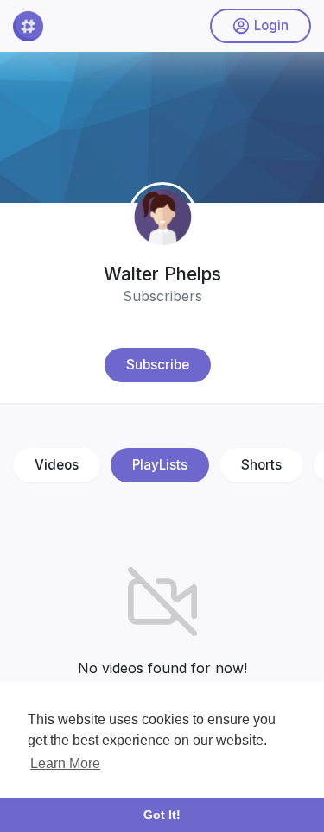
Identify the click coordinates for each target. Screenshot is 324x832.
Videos (57, 465)
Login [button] (271, 25)
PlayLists (159, 465)
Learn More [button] (65, 763)
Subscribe (157, 364)
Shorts (261, 465)
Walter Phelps (162, 274)
